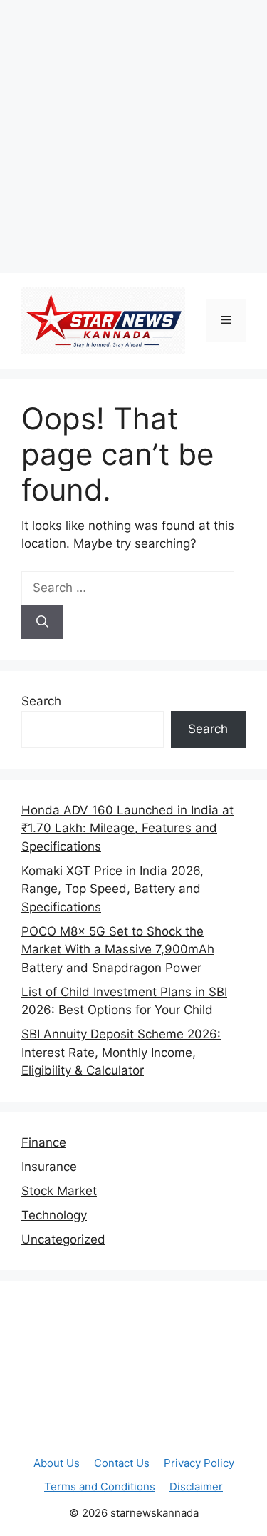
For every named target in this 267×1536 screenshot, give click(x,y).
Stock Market (59, 1191)
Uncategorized (63, 1239)
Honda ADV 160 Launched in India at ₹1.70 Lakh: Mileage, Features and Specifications (127, 828)
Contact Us (122, 1463)
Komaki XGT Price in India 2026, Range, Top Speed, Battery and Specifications (112, 889)
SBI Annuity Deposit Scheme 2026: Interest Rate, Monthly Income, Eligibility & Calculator (121, 1052)
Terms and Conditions (99, 1486)
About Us (56, 1463)
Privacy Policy (199, 1463)
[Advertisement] (133, 133)
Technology (54, 1215)
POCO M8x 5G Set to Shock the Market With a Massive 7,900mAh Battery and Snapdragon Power (117, 949)
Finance (43, 1142)
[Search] (42, 622)
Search (41, 701)
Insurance (49, 1166)
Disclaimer (196, 1486)
